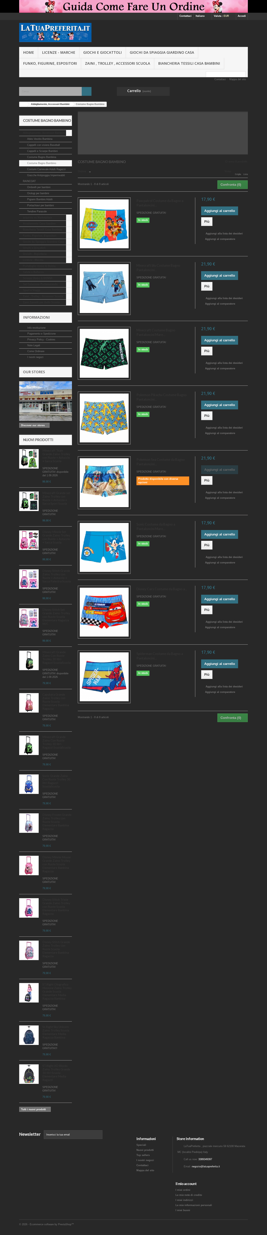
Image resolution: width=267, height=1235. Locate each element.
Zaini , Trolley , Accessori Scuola (117, 63)
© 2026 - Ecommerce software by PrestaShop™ (46, 1224)
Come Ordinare (35, 351)
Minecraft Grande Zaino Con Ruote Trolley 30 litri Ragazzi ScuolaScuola (56, 657)
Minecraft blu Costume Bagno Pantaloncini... (158, 267)
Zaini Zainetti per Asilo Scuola (41, 302)
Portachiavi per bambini (40, 205)
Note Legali (33, 345)
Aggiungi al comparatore (220, 239)
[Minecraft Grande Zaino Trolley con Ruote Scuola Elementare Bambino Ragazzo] (29, 618)
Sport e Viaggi (31, 290)
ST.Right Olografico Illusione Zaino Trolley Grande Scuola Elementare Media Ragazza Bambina (57, 991)
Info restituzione (36, 327)
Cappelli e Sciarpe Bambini (42, 151)
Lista (245, 174)
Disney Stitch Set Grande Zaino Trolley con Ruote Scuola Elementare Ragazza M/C (56, 616)
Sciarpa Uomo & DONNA (37, 278)
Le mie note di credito (189, 1195)
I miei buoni (183, 1210)
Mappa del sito (237, 79)
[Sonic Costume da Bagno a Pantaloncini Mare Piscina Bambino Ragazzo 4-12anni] (104, 547)
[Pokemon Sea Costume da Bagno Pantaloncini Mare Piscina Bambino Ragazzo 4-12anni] (104, 482)
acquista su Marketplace (37, 217)
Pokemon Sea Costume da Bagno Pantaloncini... (160, 461)
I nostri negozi (35, 357)
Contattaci (185, 15)
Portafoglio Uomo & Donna (39, 266)
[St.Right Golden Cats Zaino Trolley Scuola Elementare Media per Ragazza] (29, 1035)
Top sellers (143, 1155)
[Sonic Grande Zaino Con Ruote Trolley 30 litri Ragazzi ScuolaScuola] (29, 501)
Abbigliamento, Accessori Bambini (44, 132)
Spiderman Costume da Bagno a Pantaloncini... (159, 656)
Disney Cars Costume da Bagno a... (161, 589)
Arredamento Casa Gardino (39, 223)
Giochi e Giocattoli (102, 52)
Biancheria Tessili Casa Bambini (189, 63)
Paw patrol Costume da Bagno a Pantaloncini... (159, 203)
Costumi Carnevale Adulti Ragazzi (46, 169)
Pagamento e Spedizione (41, 333)
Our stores (34, 372)
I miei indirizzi (184, 1200)
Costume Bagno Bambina (41, 157)
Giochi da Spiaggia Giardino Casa (162, 52)
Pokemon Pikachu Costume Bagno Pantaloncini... (161, 397)
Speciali (141, 1145)
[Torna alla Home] (23, 104)
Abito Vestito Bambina (39, 138)
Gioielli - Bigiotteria (35, 253)
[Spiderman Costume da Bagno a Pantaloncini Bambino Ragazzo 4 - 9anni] (104, 676)
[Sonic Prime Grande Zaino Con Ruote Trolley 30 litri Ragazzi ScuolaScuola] (29, 784)
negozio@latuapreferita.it (206, 1166)
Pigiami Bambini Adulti (39, 199)
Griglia (238, 174)
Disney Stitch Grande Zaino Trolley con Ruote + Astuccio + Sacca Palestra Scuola (56, 576)
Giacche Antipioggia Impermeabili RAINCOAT (44, 178)
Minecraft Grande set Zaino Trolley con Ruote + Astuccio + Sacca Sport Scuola (56, 498)
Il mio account (186, 1183)
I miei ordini (183, 1189)
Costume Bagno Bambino (41, 163)
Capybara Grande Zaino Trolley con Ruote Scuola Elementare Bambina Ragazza (55, 701)
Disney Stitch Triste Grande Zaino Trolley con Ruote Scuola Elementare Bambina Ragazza (56, 906)
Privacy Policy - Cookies (41, 339)
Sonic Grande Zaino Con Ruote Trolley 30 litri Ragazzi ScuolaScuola (56, 781)
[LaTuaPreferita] (55, 32)
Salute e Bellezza (33, 272)
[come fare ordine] (133, 6)
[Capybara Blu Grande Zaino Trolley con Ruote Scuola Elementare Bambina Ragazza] (29, 703)
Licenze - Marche (58, 52)
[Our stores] (45, 401)
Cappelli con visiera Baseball (43, 145)
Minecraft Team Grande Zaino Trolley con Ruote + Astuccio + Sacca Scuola (56, 456)
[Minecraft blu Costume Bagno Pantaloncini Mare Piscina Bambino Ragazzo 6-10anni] (104, 288)
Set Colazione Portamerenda (40, 284)
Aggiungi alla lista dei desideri (224, 233)
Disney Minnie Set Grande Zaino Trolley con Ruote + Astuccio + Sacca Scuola (56, 537)
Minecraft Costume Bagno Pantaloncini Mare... (155, 332)
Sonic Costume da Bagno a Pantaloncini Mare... (155, 526)
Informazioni (36, 317)
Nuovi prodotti (38, 440)
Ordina (82, 171)
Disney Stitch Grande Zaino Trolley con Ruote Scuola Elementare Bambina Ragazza (56, 949)
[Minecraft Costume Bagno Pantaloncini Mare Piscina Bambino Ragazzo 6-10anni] (104, 353)
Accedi (242, 15)
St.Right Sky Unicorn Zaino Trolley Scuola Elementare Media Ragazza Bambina (55, 1032)
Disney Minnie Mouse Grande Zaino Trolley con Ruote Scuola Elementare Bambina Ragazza (56, 864)
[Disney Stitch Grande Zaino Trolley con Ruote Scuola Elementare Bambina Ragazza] (29, 579)
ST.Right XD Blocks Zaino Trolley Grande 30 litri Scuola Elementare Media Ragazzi (56, 1073)
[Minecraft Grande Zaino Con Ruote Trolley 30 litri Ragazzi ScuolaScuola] (29, 459)
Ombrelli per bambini (38, 187)
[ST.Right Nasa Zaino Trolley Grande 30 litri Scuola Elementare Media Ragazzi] (29, 1074)
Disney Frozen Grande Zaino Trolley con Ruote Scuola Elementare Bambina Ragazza (57, 822)
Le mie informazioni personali (194, 1205)
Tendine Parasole (36, 211)
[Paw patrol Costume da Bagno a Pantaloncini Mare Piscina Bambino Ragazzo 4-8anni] (104, 223)
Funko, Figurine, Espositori (50, 63)
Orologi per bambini (37, 193)
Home (28, 52)
